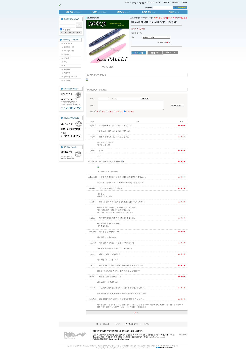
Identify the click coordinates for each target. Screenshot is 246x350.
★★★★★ (130, 112)
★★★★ (119, 112)
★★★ (110, 112)
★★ (103, 112)
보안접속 (66, 30)
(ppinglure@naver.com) (157, 337)
